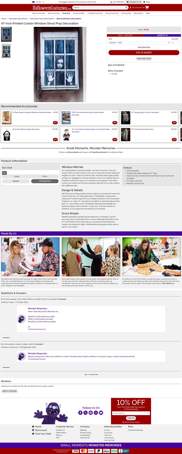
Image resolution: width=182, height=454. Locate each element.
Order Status (61, 433)
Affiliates (83, 430)
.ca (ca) (107, 430)
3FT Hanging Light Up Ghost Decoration (145, 112)
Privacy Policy (85, 433)
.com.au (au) (109, 438)
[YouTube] (101, 413)
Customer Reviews (135, 430)
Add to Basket (144, 52)
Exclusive (66, 13)
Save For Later (144, 59)
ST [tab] (4, 173)
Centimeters (45, 181)
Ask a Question (91, 375)
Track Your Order (43, 434)
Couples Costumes (95, 13)
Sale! (148, 13)
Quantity (174, 39)
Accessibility (85, 435)
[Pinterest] (91, 413)
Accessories (126, 13)
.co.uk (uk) (108, 433)
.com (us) (107, 435)
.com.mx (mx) (109, 440)
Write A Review (9, 391)
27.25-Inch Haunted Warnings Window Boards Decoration (88, 114)
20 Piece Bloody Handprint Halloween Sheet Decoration (31, 112)
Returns (59, 435)
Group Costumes (112, 13)
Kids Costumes (54, 13)
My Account (41, 430)
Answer (6, 338)
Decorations (138, 13)
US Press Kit (85, 438)
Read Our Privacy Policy (131, 422)
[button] (137, 7)
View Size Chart (144, 47)
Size (110, 39)
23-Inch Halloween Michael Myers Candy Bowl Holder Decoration (91, 130)
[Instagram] (96, 413)
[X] (85, 413)
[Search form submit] (126, 8)
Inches (16, 181)
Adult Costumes (38, 13)
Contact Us (133, 2)
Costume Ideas (79, 13)
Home (38, 426)
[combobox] (98, 8)
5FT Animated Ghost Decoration (142, 129)
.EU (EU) (39, 2)
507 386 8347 (118, 2)
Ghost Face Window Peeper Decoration (26, 129)
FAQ (57, 438)
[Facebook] (80, 413)
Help (148, 2)
